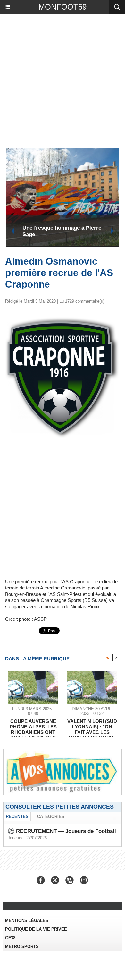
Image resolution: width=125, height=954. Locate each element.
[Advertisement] (59, 79)
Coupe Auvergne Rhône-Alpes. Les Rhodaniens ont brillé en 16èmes (65, 231)
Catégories (50, 816)
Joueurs (15, 837)
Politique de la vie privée (36, 929)
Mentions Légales (26, 920)
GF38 (10, 937)
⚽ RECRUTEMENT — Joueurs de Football (62, 831)
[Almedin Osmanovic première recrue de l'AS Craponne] (62, 317)
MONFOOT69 (62, 7)
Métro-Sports (22, 946)
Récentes (17, 816)
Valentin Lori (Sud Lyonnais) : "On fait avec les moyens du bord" (92, 727)
